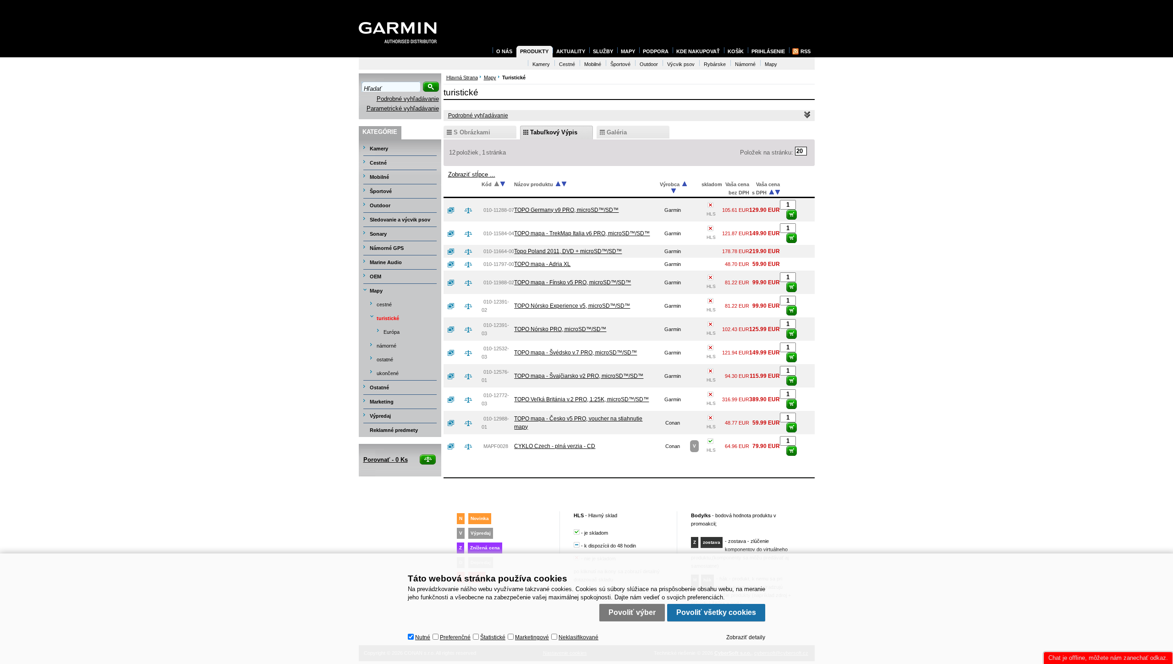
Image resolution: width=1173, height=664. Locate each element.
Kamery (379, 148)
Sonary (378, 234)
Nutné (422, 637)
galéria (617, 132)
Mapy (376, 290)
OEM (375, 276)
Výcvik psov (681, 64)
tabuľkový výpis (553, 132)
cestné (384, 304)
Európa (392, 332)
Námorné (745, 64)
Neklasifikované (578, 637)
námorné (386, 346)
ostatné (385, 359)
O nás (504, 51)
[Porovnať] (472, 210)
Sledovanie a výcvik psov (400, 219)
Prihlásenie (768, 51)
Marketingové (532, 637)
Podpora (656, 51)
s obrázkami (472, 132)
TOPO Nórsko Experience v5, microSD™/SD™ (572, 306)
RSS (805, 51)
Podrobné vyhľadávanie (408, 98)
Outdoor (380, 205)
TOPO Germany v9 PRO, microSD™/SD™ (566, 210)
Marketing (382, 401)
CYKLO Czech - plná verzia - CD (554, 446)
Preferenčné (455, 637)
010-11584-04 (498, 233)
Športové (381, 191)
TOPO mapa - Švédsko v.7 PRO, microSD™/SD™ (575, 352)
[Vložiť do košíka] (791, 215)
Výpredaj (380, 416)
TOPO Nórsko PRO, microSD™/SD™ (560, 329)
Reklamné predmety (394, 430)
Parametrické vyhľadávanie (403, 108)
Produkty (534, 51)
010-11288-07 (498, 210)
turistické (388, 318)
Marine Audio (386, 262)
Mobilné (379, 177)
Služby (603, 51)
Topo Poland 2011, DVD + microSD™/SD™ (568, 251)
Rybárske (715, 64)
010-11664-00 (498, 251)
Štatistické (492, 637)
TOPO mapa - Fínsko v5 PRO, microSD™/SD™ (572, 282)
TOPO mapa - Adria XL (542, 264)
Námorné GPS (387, 248)
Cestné (378, 163)
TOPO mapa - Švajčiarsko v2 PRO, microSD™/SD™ (578, 376)
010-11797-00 (498, 264)
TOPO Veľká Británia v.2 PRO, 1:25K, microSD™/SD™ (581, 399)
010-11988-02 (498, 282)
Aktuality (570, 51)
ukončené (388, 373)
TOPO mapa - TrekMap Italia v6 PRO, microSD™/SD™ (582, 233)
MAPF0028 (495, 446)
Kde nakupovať (698, 51)
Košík (736, 51)
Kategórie (379, 131)
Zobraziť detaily (745, 637)
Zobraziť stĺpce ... (471, 174)
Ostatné (379, 387)
